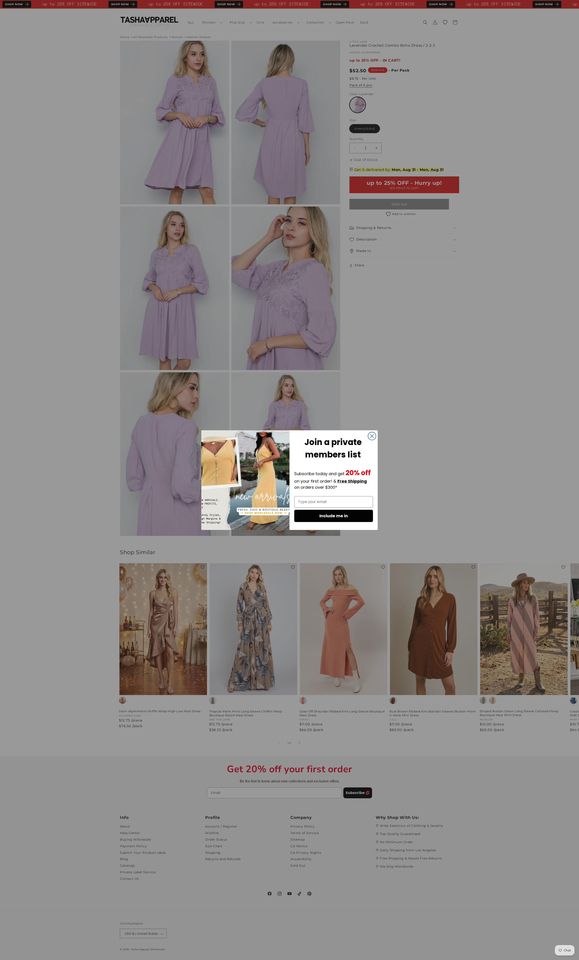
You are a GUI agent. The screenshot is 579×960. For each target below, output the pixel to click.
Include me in (333, 516)
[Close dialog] (372, 436)
